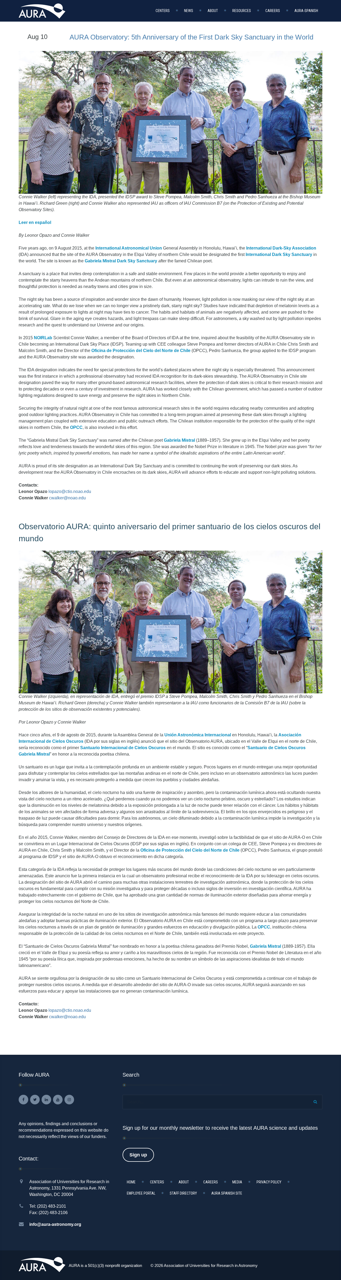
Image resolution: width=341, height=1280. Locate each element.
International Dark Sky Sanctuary (278, 254)
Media (237, 1182)
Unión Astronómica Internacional (197, 735)
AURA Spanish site (226, 1193)
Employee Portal (141, 1193)
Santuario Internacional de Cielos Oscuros (123, 747)
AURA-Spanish (306, 11)
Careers (272, 11)
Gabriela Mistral (179, 440)
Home (131, 1182)
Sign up (138, 1154)
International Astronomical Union (128, 248)
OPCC (76, 427)
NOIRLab (43, 337)
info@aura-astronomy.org (55, 1224)
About (213, 11)
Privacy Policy (269, 1182)
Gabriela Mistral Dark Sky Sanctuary (121, 261)
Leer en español (35, 222)
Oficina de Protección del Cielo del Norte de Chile (140, 350)
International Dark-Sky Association (280, 248)
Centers (163, 11)
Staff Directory (183, 1193)
